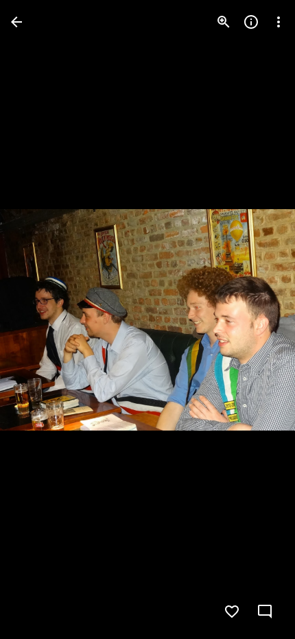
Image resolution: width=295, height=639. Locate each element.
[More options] (278, 22)
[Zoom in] (223, 22)
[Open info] (251, 22)
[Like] (232, 611)
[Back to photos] (16, 21)
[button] (38, 319)
